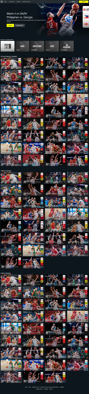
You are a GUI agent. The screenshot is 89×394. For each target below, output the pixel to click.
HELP (26, 387)
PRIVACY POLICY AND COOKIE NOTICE (50, 387)
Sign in (73, 1)
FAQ (30, 387)
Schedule (11, 1)
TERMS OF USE (35, 387)
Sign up (83, 1)
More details (26, 1)
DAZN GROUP (39, 389)
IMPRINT (62, 387)
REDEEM (46, 389)
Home (5, 1)
